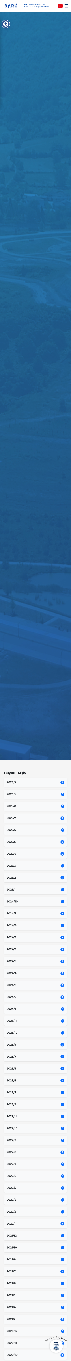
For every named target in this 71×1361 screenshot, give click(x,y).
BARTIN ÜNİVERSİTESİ (34, 5)
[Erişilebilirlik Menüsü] (6, 24)
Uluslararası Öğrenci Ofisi (36, 7)
